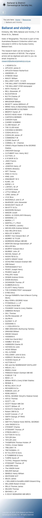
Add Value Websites (17, 517)
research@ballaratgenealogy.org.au (16, 61)
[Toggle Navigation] (3, 12)
